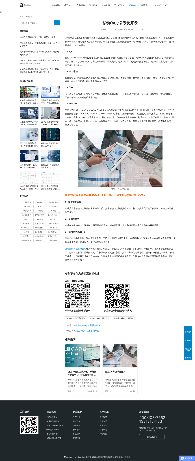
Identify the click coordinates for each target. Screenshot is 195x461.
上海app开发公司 (54, 219)
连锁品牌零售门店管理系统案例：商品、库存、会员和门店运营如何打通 (29, 187)
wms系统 (39, 219)
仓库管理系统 (40, 223)
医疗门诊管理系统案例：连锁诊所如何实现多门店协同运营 (29, 144)
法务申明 (103, 429)
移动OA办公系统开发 (100, 318)
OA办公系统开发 (54, 215)
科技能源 (76, 434)
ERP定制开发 (26, 211)
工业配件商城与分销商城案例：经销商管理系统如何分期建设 (29, 123)
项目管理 (103, 421)
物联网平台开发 (52, 429)
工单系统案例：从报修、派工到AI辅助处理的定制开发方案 (29, 166)
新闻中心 (133, 5)
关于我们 (103, 417)
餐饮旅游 (76, 438)
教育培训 (76, 429)
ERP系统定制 (51, 417)
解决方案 (105, 5)
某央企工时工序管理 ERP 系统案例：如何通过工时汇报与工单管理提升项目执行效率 (50, 187)
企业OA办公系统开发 (77, 318)
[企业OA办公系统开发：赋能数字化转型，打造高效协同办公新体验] (82, 355)
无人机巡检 (119, 5)
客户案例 (93, 5)
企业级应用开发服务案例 (27, 228)
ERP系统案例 (26, 215)
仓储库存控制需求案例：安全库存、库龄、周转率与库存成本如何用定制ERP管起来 (29, 101)
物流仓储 (76, 421)
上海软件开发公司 (27, 223)
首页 (21, 17)
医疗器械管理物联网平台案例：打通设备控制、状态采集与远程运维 (50, 123)
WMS (26, 219)
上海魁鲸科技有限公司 (75, 248)
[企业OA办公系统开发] (120, 355)
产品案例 (81, 5)
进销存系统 (53, 240)
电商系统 (26, 236)
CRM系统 (26, 206)
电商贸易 (76, 425)
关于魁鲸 (68, 5)
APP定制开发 (26, 202)
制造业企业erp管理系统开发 (86, 325)
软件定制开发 (26, 240)
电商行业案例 (40, 236)
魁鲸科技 (56, 5)
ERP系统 (40, 211)
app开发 (40, 202)
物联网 (26, 232)
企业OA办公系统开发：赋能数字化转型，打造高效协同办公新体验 (82, 373)
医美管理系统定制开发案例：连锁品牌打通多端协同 (50, 101)
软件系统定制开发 (40, 240)
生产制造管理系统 (40, 232)
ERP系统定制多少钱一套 (54, 211)
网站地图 (103, 434)
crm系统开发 (53, 206)
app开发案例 (53, 202)
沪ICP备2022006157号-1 (122, 457)
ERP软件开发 (39, 215)
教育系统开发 (52, 434)
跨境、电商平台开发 (54, 425)
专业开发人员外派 (53, 438)
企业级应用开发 (52, 421)
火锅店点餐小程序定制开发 (86, 330)
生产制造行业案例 (54, 232)
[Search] (57, 22)
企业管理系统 (53, 223)
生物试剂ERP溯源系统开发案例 (50, 166)
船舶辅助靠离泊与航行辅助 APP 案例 (50, 144)
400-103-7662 (161, 5)
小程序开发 (53, 228)
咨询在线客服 (151, 437)
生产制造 (76, 417)
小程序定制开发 (40, 228)
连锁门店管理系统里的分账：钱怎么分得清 (37, 37)
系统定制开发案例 (54, 236)
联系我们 (145, 5)
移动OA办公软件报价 (124, 318)
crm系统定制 (39, 206)
